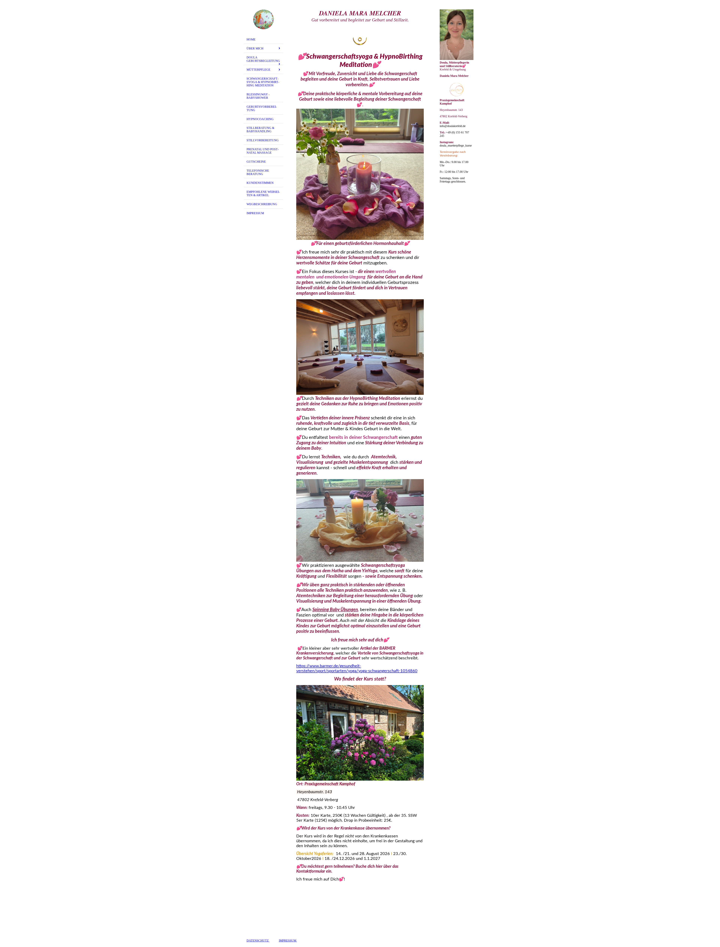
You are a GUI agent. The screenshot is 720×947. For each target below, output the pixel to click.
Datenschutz (258, 940)
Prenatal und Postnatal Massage (263, 151)
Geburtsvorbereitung (262, 108)
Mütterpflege (258, 69)
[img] (263, 19)
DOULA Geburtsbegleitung (263, 59)
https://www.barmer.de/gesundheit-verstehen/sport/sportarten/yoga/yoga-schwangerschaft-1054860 (356, 668)
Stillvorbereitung (263, 140)
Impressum (255, 213)
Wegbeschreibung (262, 204)
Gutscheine (256, 161)
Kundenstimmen (260, 182)
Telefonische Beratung (258, 172)
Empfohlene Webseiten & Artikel (263, 193)
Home (251, 39)
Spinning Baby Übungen (335, 609)
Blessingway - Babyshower (258, 96)
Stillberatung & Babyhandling (260, 129)
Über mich (255, 48)
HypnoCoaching (260, 119)
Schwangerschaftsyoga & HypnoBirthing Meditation (263, 82)
